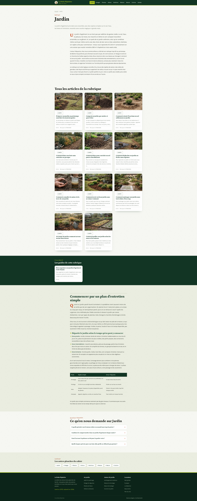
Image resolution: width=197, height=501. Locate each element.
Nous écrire (128, 488)
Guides (140, 2)
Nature (128, 2)
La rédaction (128, 486)
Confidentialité (138, 498)
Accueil (56, 11)
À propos (127, 483)
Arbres (109, 2)
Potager (98, 2)
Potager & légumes (89, 483)
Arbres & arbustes (89, 488)
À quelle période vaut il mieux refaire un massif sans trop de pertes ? (93, 427)
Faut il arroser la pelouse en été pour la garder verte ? (88, 438)
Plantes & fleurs (88, 486)
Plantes (104, 2)
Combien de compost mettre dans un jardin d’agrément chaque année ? (94, 433)
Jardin (92, 2)
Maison (122, 2)
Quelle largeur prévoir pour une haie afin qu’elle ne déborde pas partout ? (94, 444)
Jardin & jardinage (89, 480)
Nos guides (128, 480)
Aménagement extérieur (110, 480)
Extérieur (115, 2)
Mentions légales (130, 498)
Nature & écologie (109, 486)
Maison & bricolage (109, 483)
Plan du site (128, 491)
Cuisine (134, 2)
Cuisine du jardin (108, 488)
